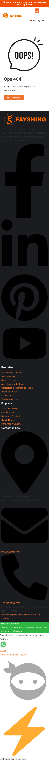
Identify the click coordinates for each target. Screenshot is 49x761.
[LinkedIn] (24, 271)
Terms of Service (32, 614)
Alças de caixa (8, 376)
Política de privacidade (12, 614)
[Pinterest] (24, 321)
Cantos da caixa (8, 380)
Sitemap (5, 618)
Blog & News (7, 420)
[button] (37, 10)
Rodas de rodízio (9, 391)
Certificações (7, 412)
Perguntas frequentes (12, 424)
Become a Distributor (11, 416)
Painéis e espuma (9, 399)
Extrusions (6, 395)
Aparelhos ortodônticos (12, 384)
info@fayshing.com (10, 551)
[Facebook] (24, 217)
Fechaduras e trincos (11, 372)
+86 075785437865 (10, 603)
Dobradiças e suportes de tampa (17, 388)
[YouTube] (24, 363)
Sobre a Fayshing (9, 408)
